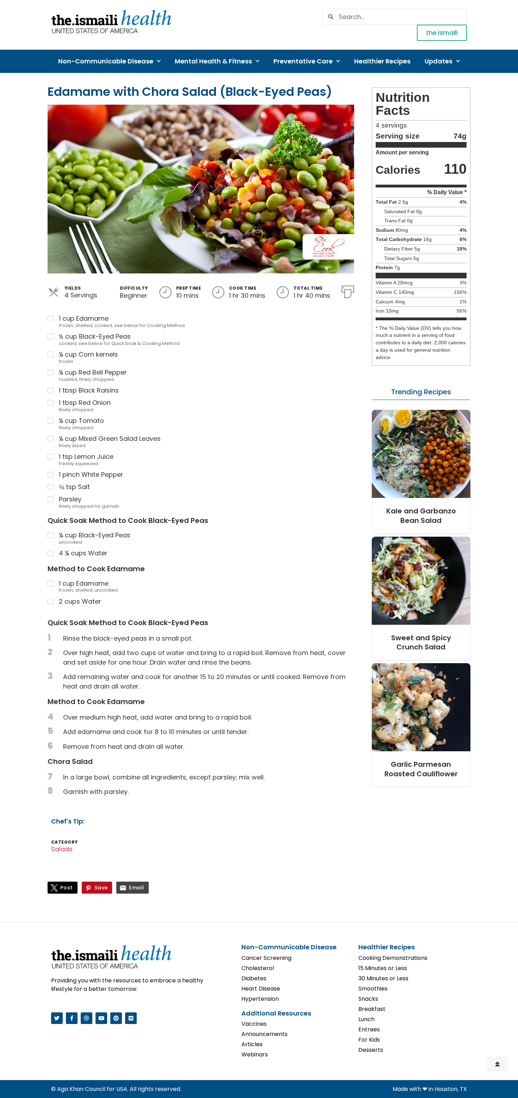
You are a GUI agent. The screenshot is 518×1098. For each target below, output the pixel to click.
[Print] (347, 290)
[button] (421, 392)
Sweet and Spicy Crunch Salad (421, 642)
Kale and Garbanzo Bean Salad (421, 515)
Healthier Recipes (382, 61)
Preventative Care (303, 61)
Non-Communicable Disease (105, 61)
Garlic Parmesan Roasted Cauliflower (421, 769)
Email (136, 887)
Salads (62, 849)
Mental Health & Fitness (213, 61)
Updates (438, 61)
